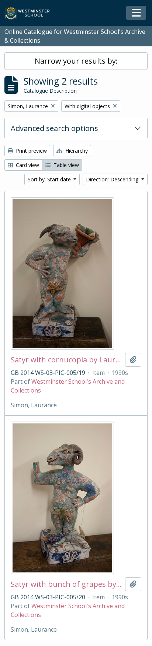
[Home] (30, 13)
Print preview (30, 150)
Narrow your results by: (76, 61)
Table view (65, 165)
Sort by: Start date (50, 179)
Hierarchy (76, 150)
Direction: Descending (113, 179)
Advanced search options (54, 128)
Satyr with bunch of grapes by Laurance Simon (66, 584)
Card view (26, 165)
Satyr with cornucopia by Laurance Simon (66, 359)
